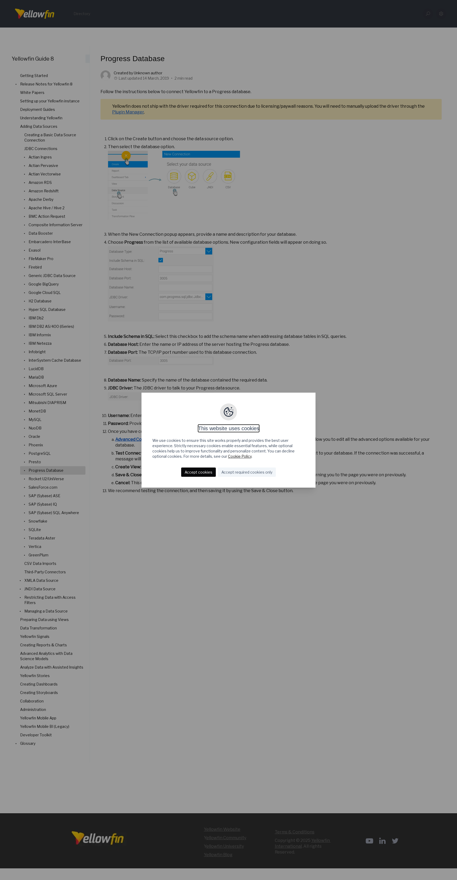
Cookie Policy (240, 456)
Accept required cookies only (246, 472)
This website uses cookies (228, 428)
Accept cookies (198, 472)
